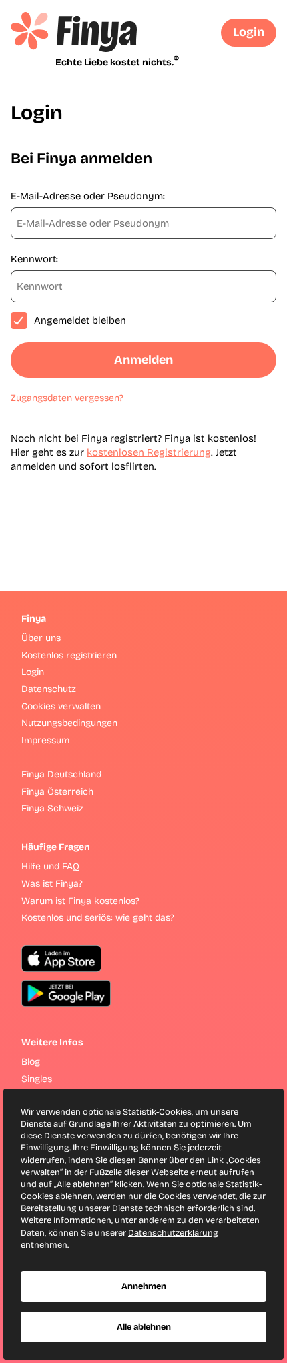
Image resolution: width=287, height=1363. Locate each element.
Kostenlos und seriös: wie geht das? (97, 917)
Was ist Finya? (52, 883)
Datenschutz (48, 689)
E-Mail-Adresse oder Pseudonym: (88, 196)
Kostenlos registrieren (69, 655)
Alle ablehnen (144, 1327)
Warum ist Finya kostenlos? (80, 901)
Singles (36, 1079)
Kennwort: (34, 259)
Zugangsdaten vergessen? (67, 398)
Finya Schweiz (52, 808)
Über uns (41, 638)
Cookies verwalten (61, 706)
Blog (30, 1061)
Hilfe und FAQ (50, 866)
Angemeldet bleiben (80, 320)
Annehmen (143, 1286)
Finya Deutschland (61, 774)
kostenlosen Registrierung (149, 452)
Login (248, 32)
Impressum (45, 740)
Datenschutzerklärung (173, 1233)
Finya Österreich (57, 791)
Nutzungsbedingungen (69, 723)
